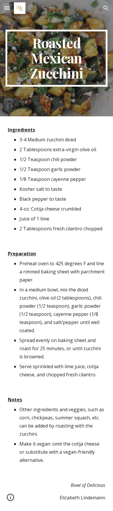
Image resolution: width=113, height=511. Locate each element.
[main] (56, 58)
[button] (7, 8)
